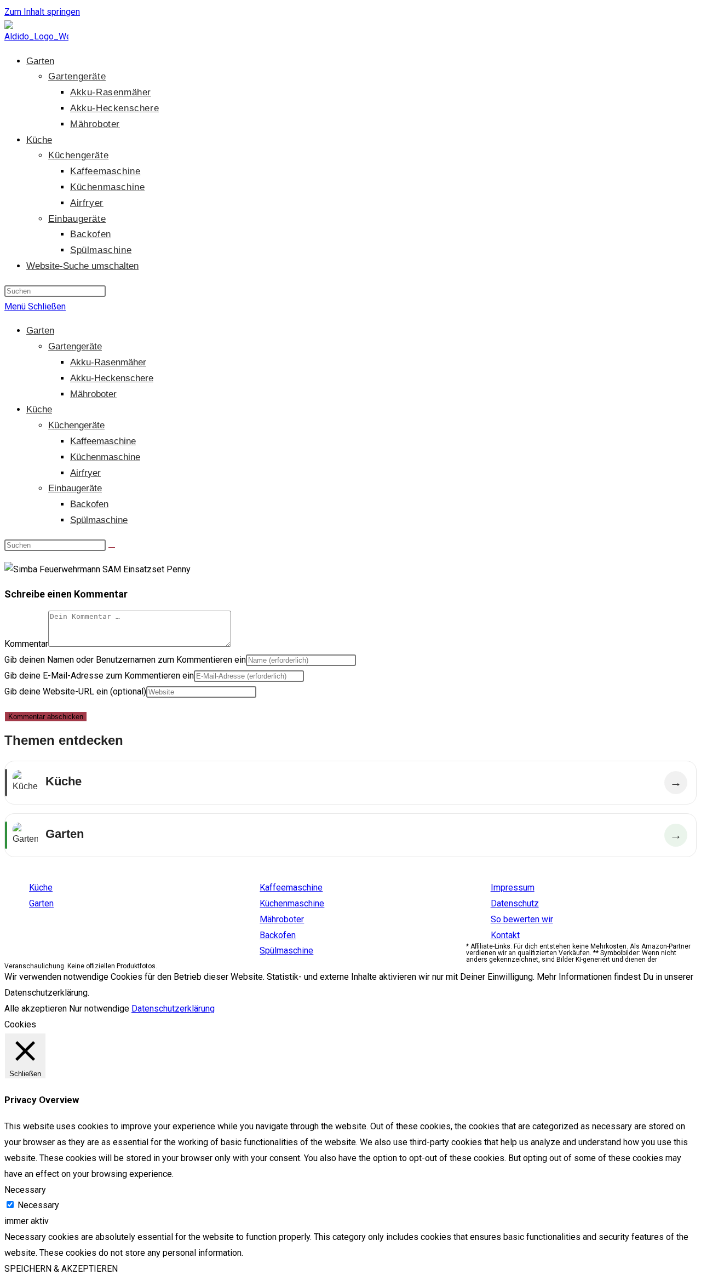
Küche (39, 409)
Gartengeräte (75, 346)
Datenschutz (515, 903)
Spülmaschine (99, 520)
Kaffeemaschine (103, 441)
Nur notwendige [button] (99, 1008)
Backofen (89, 504)
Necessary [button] (25, 1190)
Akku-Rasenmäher (108, 362)
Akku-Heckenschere (111, 378)
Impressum (513, 887)
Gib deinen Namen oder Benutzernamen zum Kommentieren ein (125, 659)
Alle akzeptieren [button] (35, 1008)
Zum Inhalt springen (42, 12)
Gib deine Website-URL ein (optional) (75, 691)
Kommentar (26, 644)
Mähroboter (93, 394)
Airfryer (85, 473)
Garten (40, 330)
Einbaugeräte (75, 488)
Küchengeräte (76, 425)
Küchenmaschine (105, 457)
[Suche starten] (112, 548)
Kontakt (505, 935)
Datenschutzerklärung (173, 1008)
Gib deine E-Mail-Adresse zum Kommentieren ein (99, 675)
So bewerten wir (522, 919)
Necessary (38, 1205)
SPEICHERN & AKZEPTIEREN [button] (61, 1268)
